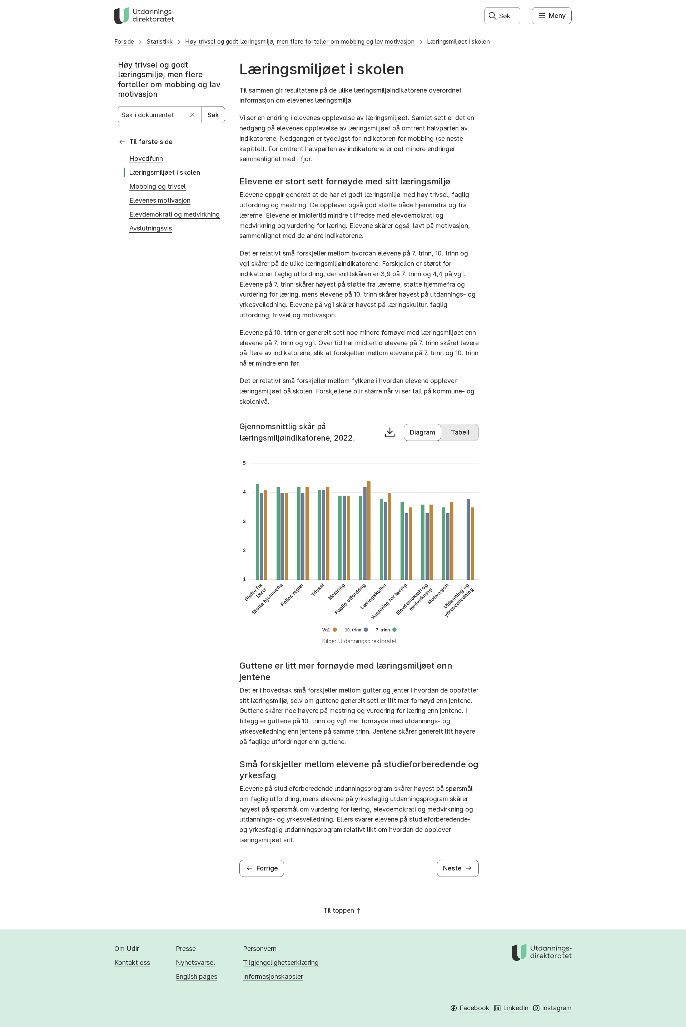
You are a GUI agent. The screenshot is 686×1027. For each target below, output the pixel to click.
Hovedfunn (146, 158)
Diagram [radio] (422, 432)
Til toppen (338, 910)
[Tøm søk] (193, 115)
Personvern (260, 948)
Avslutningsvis (150, 228)
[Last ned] (390, 432)
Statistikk (159, 41)
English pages (196, 976)
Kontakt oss (132, 962)
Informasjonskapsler (273, 976)
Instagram (557, 1008)
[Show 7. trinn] (386, 629)
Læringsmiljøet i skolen (458, 41)
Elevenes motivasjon (159, 200)
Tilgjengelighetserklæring (281, 962)
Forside (124, 41)
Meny (557, 15)
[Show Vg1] (329, 629)
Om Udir (126, 948)
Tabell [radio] (460, 432)
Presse (186, 948)
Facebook (474, 1008)
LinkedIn (515, 1008)
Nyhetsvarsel (195, 962)
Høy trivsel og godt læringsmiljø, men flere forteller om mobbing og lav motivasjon (299, 41)
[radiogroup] (441, 432)
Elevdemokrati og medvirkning (174, 214)
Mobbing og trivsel (157, 186)
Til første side (151, 141)
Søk (213, 115)
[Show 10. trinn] (356, 629)
